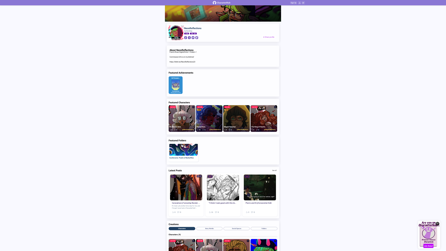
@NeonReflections (188, 129)
